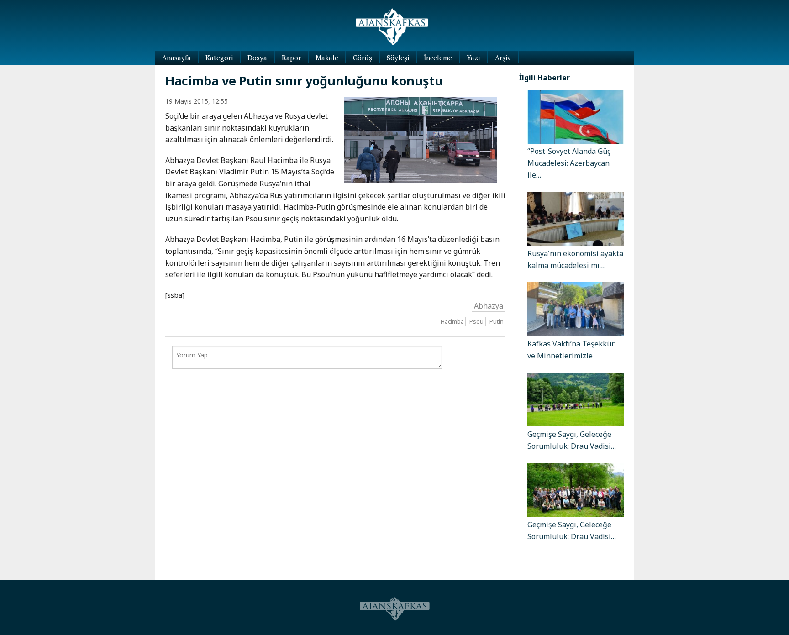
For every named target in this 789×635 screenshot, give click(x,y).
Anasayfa (176, 57)
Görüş (362, 57)
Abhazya (488, 306)
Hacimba (452, 321)
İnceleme (438, 57)
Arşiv (503, 57)
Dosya (257, 57)
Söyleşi (398, 57)
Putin (496, 321)
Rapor (291, 57)
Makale (327, 57)
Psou (476, 321)
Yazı (473, 57)
